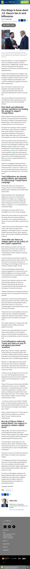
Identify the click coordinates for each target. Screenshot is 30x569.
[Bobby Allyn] (4, 502)
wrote (25, 167)
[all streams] (28, 567)
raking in (13, 150)
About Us (5, 540)
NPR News (8, 490)
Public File (5, 547)
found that (17, 445)
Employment (6, 550)
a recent (15, 204)
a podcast (20, 251)
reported (11, 219)
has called (4, 375)
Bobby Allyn (9, 19)
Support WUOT (6, 543)
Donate (25, 2)
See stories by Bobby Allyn (16, 509)
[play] (2, 567)
